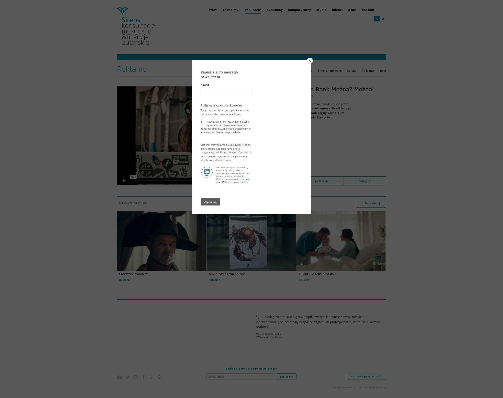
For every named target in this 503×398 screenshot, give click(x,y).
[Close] (310, 61)
